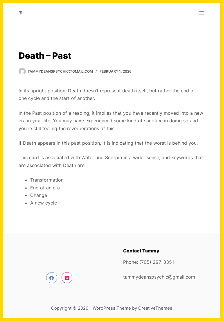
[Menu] (201, 13)
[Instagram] (67, 277)
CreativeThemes (155, 308)
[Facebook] (51, 277)
